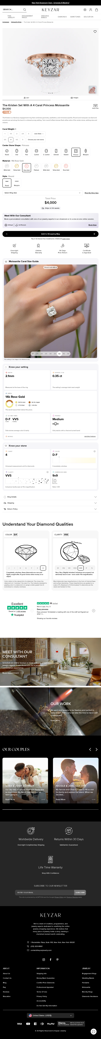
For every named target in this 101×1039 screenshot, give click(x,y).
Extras (5, 112)
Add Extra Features (90, 436)
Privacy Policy (59, 897)
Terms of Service (72, 897)
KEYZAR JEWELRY (44, 9)
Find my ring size (92, 193)
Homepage (5, 22)
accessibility (41, 1001)
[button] (13, 17)
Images (76, 98)
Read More (55, 720)
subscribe (80, 892)
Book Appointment (10, 673)
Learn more (66, 239)
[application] (94, 1032)
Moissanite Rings (16, 22)
